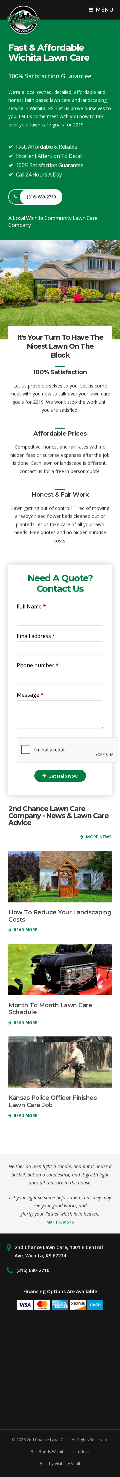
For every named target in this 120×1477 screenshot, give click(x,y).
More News (99, 837)
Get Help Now (63, 776)
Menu (104, 10)
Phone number (38, 665)
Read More (25, 930)
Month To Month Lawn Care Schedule (50, 1009)
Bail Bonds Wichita (48, 1451)
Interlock (81, 1451)
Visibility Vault (67, 1463)
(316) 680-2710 (32, 1270)
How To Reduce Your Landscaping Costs (59, 916)
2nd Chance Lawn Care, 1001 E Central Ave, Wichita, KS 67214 (59, 1251)
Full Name (31, 606)
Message (30, 694)
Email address (36, 636)
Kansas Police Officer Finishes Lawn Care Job (52, 1101)
